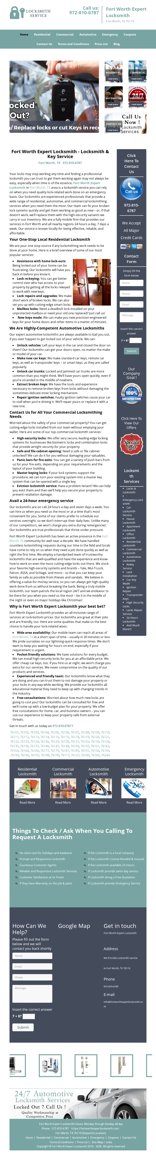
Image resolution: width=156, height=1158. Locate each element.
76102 (24, 732)
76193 (105, 751)
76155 (85, 746)
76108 (85, 732)
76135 (14, 746)
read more (113, 78)
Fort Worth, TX (49, 163)
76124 (34, 741)
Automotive (87, 34)
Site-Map (97, 1142)
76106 (64, 732)
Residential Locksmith (27, 771)
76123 (24, 741)
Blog (117, 44)
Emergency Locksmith (134, 771)
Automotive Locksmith (98, 771)
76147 (54, 746)
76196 (25, 755)
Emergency (110, 34)
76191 (85, 751)
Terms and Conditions (73, 44)
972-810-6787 (84, 12)
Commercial (65, 34)
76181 (64, 751)
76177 (44, 751)
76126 (44, 741)
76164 (24, 751)
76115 (54, 737)
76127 (75, 755)
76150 (75, 746)
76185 (75, 751)
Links (109, 1142)
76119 (85, 737)
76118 (75, 737)
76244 (105, 755)
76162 (105, 746)
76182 (95, 755)
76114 (44, 737)
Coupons (130, 34)
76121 (105, 737)
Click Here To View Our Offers (131, 423)
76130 (64, 741)
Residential (42, 34)
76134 (105, 741)
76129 (54, 741)
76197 (35, 755)
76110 (105, 732)
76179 (54, 751)
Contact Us (44, 44)
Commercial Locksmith (63, 771)
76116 (64, 737)
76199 (55, 755)
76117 (65, 755)
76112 (24, 737)
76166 (34, 751)
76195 (14, 755)
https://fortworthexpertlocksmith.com (95, 1128)
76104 (44, 732)
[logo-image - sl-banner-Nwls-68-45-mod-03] (54, 97)
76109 (95, 732)
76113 (34, 737)
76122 (14, 741)
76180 (85, 755)
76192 (95, 751)
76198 (45, 755)
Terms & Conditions (61, 1142)
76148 (64, 746)
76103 (34, 732)
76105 (54, 732)
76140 (44, 746)
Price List (101, 44)
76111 (14, 737)
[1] (125, 122)
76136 (24, 746)
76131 (75, 741)
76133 (95, 741)
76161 (95, 746)
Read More (27, 802)
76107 (75, 732)
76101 (14, 732)
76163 (14, 751)
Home (24, 34)
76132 (85, 741)
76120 (95, 737)
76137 (34, 746)
